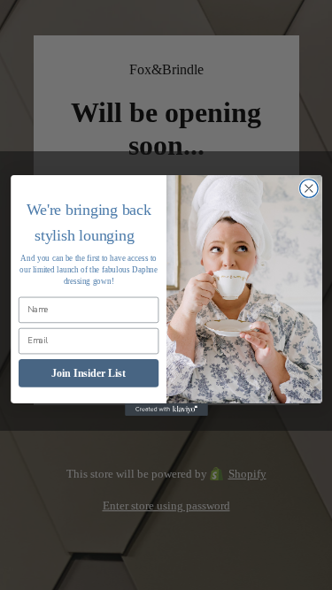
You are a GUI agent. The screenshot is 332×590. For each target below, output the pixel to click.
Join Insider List (88, 373)
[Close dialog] (308, 188)
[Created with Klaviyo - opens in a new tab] (166, 408)
